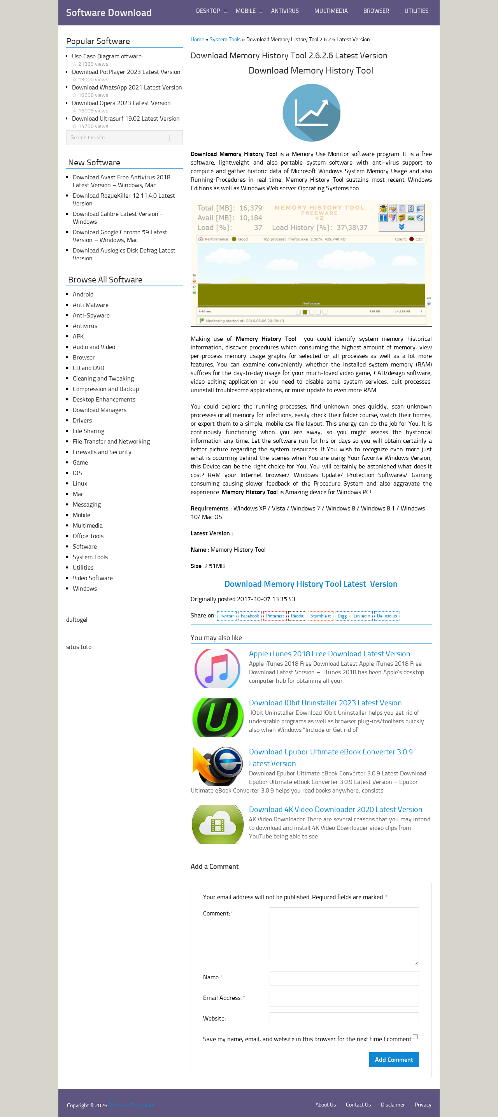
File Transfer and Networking (111, 441)
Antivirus (85, 326)
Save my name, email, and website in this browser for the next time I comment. (308, 1039)
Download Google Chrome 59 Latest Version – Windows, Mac (120, 236)
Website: (214, 1018)
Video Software (93, 578)
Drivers (82, 420)
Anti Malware (91, 305)
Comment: (218, 913)
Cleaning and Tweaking (103, 378)
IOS (77, 473)
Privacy (423, 1104)
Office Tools (88, 536)
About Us (326, 1104)
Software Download (109, 13)
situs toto (78, 647)
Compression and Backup (106, 389)
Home (197, 39)
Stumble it (320, 616)
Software (85, 546)
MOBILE (246, 10)
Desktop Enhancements (104, 399)
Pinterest (275, 616)
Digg (342, 616)
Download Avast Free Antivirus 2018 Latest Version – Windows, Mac (121, 181)
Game (80, 462)
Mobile (81, 515)
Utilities (83, 567)
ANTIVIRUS (285, 10)
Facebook (250, 616)
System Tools (225, 39)
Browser (84, 357)
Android (83, 294)
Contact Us (358, 1104)
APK (78, 336)
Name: (213, 977)
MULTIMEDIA (331, 10)
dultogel (77, 619)
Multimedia (88, 525)
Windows (85, 588)
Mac (78, 494)
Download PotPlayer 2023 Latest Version (126, 75)
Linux (80, 483)
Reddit (297, 616)
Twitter (227, 616)
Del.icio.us (387, 616)
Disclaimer (393, 1104)
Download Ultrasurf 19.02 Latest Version (126, 122)
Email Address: (223, 997)
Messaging (87, 504)
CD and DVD (88, 368)
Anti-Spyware (91, 315)
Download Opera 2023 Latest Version (121, 106)
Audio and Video (94, 347)
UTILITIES (416, 10)
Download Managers (99, 410)
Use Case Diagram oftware (107, 60)
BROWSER (376, 10)
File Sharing (88, 431)
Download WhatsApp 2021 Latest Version (127, 91)
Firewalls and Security (102, 452)
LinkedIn (362, 616)
